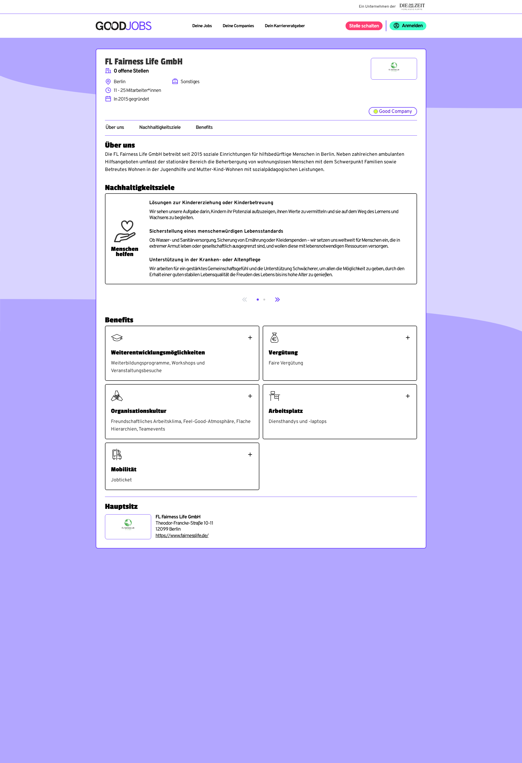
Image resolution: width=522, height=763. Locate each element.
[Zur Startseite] (123, 25)
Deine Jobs (202, 26)
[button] (258, 299)
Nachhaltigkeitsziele (159, 128)
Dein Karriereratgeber (285, 26)
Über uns (114, 128)
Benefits (204, 128)
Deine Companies (238, 26)
